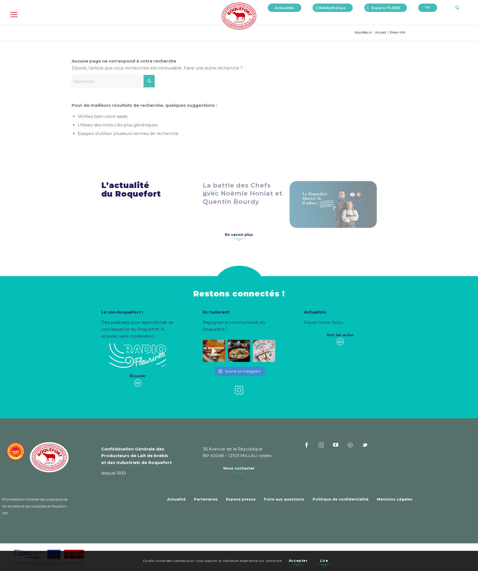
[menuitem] (284, 8)
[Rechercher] (457, 8)
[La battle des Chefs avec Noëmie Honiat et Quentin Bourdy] (333, 204)
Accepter (298, 561)
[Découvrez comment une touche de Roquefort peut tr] (214, 351)
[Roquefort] (239, 16)
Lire (324, 561)
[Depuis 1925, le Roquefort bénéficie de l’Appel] (264, 351)
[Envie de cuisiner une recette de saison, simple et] (239, 351)
